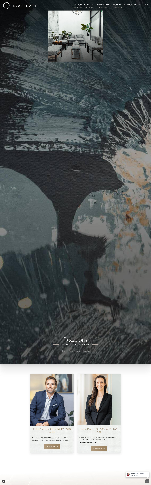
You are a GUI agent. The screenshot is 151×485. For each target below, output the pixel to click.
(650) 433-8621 (89, 7)
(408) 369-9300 (77, 7)
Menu (146, 4)
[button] (3, 481)
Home (64, 351)
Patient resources (75, 351)
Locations (86, 351)
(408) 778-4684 (118, 7)
